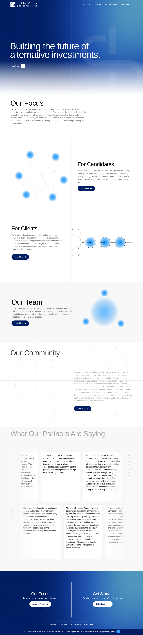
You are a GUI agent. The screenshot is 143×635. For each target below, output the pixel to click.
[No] (138, 632)
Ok (118, 631)
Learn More (14, 66)
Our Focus (86, 4)
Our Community (111, 4)
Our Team (97, 4)
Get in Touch (125, 4)
